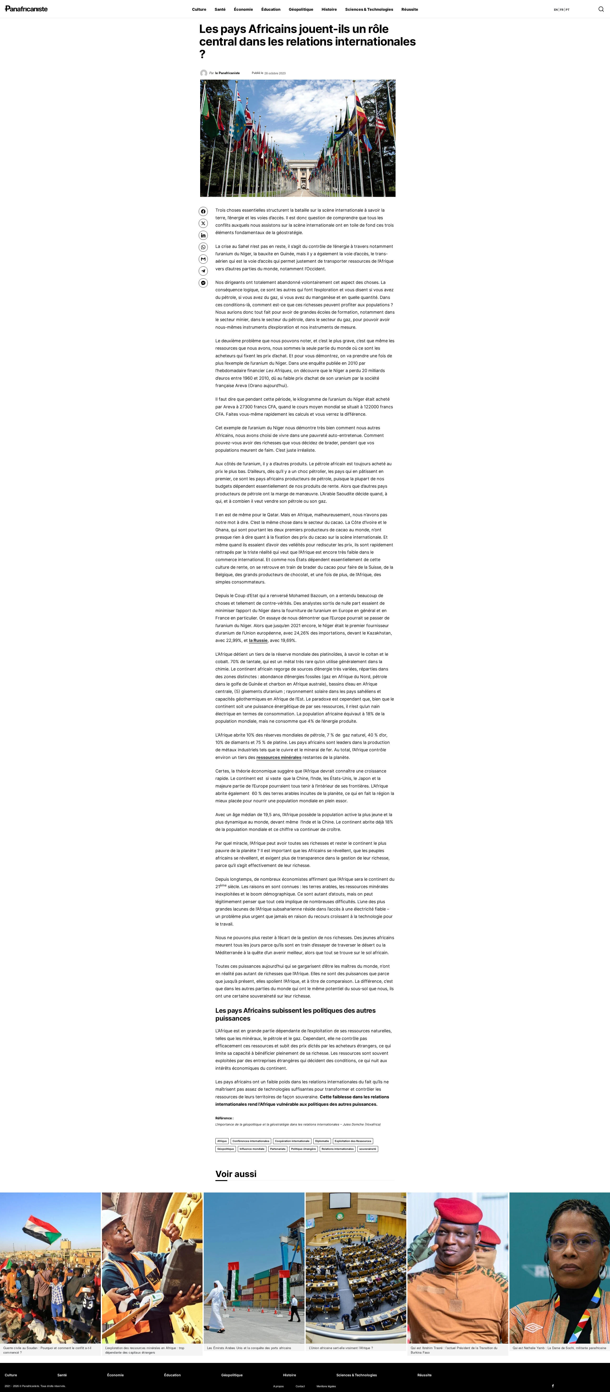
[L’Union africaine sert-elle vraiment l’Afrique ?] (356, 1268)
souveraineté (367, 1149)
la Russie (258, 640)
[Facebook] (553, 1386)
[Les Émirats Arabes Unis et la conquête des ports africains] (254, 1268)
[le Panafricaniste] (204, 75)
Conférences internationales (251, 1141)
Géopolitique (225, 1149)
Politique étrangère (303, 1149)
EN (556, 9)
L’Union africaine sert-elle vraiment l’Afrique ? (341, 1348)
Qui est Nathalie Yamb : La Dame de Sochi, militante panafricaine (559, 1348)
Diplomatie (322, 1141)
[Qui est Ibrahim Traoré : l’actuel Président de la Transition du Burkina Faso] (457, 1268)
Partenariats (277, 1149)
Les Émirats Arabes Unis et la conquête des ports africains (249, 1348)
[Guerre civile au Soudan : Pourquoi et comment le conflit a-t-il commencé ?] (50, 1268)
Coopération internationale (292, 1141)
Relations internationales (338, 1149)
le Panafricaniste (227, 73)
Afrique (222, 1141)
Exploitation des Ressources (353, 1141)
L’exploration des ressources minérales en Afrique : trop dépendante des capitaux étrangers (144, 1350)
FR (562, 9)
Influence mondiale (252, 1149)
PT (567, 9)
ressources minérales (278, 757)
